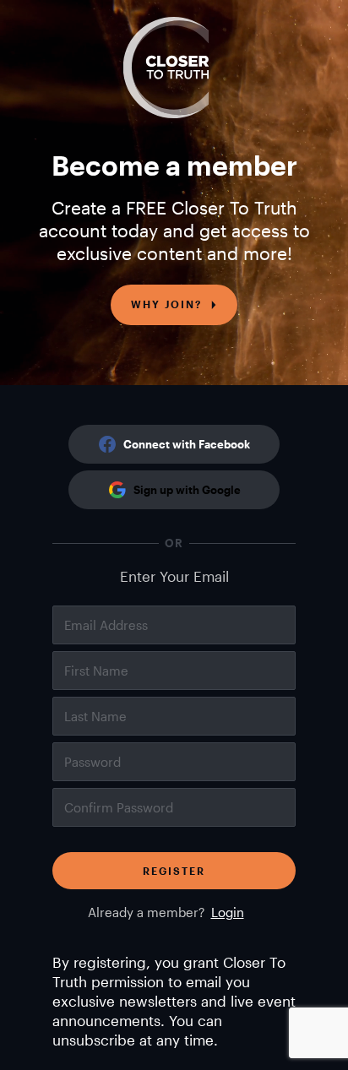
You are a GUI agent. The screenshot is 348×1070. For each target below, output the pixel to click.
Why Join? (166, 304)
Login (227, 912)
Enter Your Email (174, 576)
